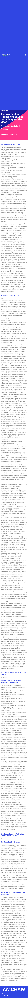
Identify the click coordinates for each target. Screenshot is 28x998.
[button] (25, 54)
